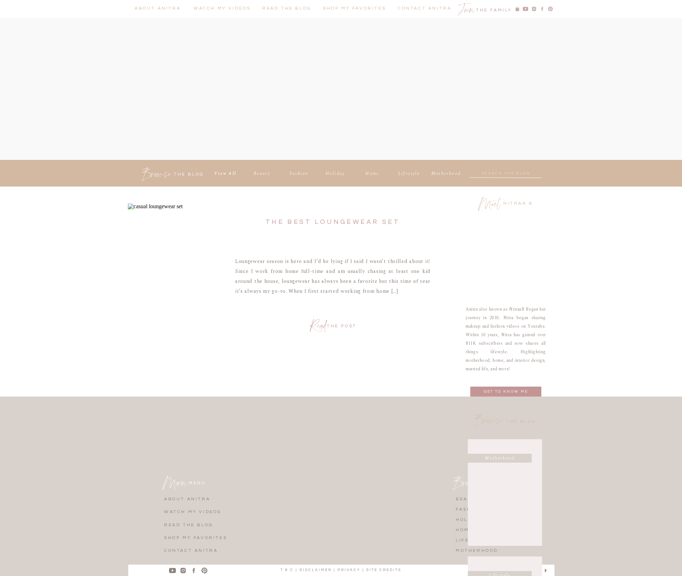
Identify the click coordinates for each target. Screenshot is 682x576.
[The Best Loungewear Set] (175, 275)
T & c (287, 570)
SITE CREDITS (383, 570)
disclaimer (315, 570)
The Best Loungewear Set (333, 222)
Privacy (349, 570)
